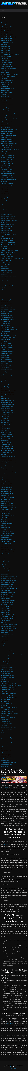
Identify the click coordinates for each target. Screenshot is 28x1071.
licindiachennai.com (6, 29)
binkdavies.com (5, 355)
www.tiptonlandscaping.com (8, 628)
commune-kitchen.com (7, 361)
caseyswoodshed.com (6, 509)
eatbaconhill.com (5, 52)
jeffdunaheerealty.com (7, 584)
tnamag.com (4, 529)
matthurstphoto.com (6, 703)
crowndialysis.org (5, 248)
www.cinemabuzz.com (7, 644)
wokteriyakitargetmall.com (8, 242)
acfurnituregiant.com (6, 40)
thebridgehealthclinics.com (8, 541)
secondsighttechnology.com (8, 234)
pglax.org (3, 454)
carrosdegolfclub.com (6, 147)
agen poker (8, 929)
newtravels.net (5, 58)
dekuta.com (4, 642)
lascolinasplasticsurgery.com (8, 618)
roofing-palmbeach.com (7, 163)
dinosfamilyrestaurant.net (7, 141)
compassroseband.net (7, 523)
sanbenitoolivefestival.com (8, 309)
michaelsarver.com (6, 236)
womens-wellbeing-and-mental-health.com (12, 258)
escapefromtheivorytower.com (9, 157)
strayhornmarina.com (6, 345)
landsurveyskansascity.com (8, 600)
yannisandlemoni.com (6, 201)
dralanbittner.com (5, 199)
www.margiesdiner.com (7, 610)
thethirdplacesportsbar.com (8, 667)
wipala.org (3, 292)
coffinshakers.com (6, 398)
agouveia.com (4, 741)
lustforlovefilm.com (6, 365)
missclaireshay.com (6, 21)
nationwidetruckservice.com (8, 480)
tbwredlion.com (5, 691)
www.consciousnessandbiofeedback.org (11, 654)
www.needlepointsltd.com (7, 614)
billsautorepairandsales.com (8, 693)
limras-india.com (5, 23)
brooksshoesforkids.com (7, 531)
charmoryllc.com (5, 323)
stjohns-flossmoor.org (7, 466)
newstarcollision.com (6, 230)
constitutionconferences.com (8, 515)
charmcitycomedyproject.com (8, 391)
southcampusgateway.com (8, 110)
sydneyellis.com (5, 246)
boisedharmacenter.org (7, 288)
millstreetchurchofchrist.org (8, 711)
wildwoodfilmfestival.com (7, 116)
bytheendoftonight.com (7, 300)
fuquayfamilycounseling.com (8, 739)
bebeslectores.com (6, 137)
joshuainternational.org (7, 571)
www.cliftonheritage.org (7, 620)
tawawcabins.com (5, 187)
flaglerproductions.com (7, 347)
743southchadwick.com (7, 159)
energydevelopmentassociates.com (10, 149)
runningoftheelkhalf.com (7, 582)
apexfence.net (4, 766)
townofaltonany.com (6, 452)
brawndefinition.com (6, 349)
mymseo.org (4, 745)
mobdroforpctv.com (6, 305)
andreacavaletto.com (6, 284)
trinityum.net (4, 663)
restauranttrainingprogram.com (9, 250)
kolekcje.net (4, 266)
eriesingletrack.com (6, 207)
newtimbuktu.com (5, 48)
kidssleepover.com (6, 56)
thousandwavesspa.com (7, 487)
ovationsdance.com (6, 262)
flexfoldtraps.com (5, 590)
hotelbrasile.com (5, 120)
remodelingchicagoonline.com (9, 624)
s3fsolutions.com (5, 153)
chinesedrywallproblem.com (8, 462)
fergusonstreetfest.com (7, 699)
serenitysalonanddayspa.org (8, 37)
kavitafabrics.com (5, 474)
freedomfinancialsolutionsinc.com (10, 588)
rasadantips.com (5, 46)
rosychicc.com (4, 296)
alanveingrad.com (5, 440)
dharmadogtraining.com (7, 749)
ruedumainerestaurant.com (8, 377)
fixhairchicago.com (6, 511)
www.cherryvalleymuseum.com (9, 129)
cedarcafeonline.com (6, 38)
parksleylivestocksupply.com (8, 286)
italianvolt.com (5, 193)
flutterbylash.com (5, 719)
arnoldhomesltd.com (6, 167)
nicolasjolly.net (5, 367)
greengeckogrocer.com (7, 238)
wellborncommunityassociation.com (10, 114)
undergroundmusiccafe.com (8, 762)
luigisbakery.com (5, 636)
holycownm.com (5, 478)
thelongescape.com (6, 428)
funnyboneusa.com (6, 468)
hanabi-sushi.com (5, 638)
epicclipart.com (5, 90)
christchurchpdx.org (6, 357)
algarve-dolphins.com (6, 438)
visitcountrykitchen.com (7, 436)
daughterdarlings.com (7, 31)
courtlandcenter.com (6, 489)
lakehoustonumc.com (6, 563)
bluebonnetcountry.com (7, 88)
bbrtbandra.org (5, 86)
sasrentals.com (5, 232)
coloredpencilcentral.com (7, 169)
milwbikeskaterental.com (7, 448)
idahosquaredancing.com (7, 185)
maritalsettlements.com (7, 446)
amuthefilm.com (5, 363)
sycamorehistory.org (6, 650)
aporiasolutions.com (6, 535)
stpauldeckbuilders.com (7, 602)
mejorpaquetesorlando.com (8, 218)
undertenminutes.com (7, 42)
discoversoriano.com (6, 315)
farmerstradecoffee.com (7, 551)
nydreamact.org (5, 78)
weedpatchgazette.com (7, 203)
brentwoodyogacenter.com (8, 626)
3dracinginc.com (5, 325)
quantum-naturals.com (7, 695)
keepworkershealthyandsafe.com (9, 74)
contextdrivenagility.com (7, 395)
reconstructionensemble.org (8, 472)
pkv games (6, 844)
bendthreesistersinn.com (7, 464)
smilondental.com (5, 228)
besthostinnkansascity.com (8, 758)
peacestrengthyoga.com (7, 586)
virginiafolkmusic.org (6, 260)
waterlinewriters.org (6, 543)
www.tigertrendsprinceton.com (9, 576)
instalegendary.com (6, 72)
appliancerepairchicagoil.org (8, 68)
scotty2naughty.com (6, 387)
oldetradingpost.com (6, 133)
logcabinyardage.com (6, 553)
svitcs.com (3, 519)
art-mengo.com (5, 420)
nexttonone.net (5, 567)
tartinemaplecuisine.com (7, 414)
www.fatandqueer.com (7, 596)
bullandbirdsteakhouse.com (8, 616)
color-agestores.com (6, 290)
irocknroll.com (4, 181)
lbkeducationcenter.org (7, 270)
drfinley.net (4, 731)
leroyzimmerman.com (6, 729)
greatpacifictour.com (6, 484)
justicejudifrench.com (6, 402)
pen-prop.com (4, 574)
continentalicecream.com (7, 351)
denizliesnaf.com (5, 513)
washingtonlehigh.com (7, 634)
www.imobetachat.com (7, 557)
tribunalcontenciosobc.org (8, 337)
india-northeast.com (6, 161)
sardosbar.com (5, 191)
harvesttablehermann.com (8, 145)
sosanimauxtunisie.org (7, 98)
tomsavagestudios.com (7, 256)
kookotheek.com (5, 106)
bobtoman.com (5, 96)
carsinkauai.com (5, 709)
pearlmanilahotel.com (6, 92)
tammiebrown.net (5, 424)
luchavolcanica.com (6, 476)
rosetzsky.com (4, 379)
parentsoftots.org (5, 547)
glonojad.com (4, 381)
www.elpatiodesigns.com (7, 675)
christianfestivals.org (6, 434)
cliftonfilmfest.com (6, 171)
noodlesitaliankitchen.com (8, 76)
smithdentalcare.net (6, 760)
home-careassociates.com (8, 282)
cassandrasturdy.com (6, 307)
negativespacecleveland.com (8, 456)
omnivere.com (4, 44)
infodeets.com (4, 33)
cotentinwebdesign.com (7, 131)
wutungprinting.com (6, 444)
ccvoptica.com (4, 632)
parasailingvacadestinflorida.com (9, 713)
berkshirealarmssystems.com (8, 195)
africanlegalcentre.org (6, 371)
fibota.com (4, 679)
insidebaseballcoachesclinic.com (9, 707)
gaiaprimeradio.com (6, 422)
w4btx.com (4, 222)
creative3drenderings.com (8, 549)
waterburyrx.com (5, 499)
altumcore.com (5, 525)
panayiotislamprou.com (7, 108)
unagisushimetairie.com (7, 80)
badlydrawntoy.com (6, 561)
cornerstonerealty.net (6, 652)
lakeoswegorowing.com (7, 737)
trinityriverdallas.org (6, 272)
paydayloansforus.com (7, 60)
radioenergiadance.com (7, 104)
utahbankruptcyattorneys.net (8, 179)
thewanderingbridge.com (7, 404)
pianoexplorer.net (5, 660)
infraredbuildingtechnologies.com (9, 143)
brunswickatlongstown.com (8, 412)
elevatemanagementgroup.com (9, 727)
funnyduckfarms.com (6, 723)
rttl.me (3, 753)
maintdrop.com (5, 94)
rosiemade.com (5, 211)
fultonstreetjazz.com (6, 122)
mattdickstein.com (6, 559)
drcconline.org (5, 495)
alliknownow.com (5, 333)
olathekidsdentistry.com (7, 214)
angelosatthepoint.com (7, 503)
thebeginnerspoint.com (7, 317)
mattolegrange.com (6, 430)
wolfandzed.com (5, 640)
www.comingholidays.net (7, 319)
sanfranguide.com (5, 321)
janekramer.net (5, 416)
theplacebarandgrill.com (7, 497)
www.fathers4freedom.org (8, 578)
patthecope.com (5, 517)
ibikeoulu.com (4, 397)
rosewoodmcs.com (6, 648)
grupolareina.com (5, 127)
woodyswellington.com (7, 671)
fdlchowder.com (5, 612)
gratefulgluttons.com (6, 303)
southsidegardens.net (6, 662)
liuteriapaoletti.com (6, 458)
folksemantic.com (5, 189)
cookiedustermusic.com (7, 470)
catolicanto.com (5, 268)
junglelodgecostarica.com (7, 432)
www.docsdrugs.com (6, 608)
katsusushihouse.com (6, 373)
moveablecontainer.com (7, 126)
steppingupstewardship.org (8, 630)
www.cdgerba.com (6, 681)
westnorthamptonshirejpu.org (9, 118)
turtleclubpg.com (5, 482)
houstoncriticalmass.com (7, 327)
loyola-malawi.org (5, 294)
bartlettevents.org (5, 124)
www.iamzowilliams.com (7, 656)
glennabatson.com (6, 343)
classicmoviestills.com (6, 311)
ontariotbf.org (4, 70)
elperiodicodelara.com (7, 25)
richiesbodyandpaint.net (7, 27)
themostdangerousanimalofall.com (10, 329)
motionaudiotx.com (6, 751)
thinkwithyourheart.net (7, 177)
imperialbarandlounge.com (8, 173)
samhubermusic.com (6, 764)
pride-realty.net (5, 715)
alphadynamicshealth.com (8, 717)
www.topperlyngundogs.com (8, 580)
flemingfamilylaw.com (6, 733)
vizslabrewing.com (6, 197)
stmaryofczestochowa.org (7, 400)
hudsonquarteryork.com (7, 677)
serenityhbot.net (5, 569)
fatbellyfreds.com (5, 673)
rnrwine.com (4, 735)
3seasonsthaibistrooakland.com (9, 276)
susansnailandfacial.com (7, 573)
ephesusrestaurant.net (7, 669)
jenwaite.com (4, 725)
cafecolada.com (5, 313)
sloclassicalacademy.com (7, 339)
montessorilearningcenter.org (9, 697)
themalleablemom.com (7, 406)
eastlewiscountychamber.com (8, 335)
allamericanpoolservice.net (8, 252)
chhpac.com (4, 747)
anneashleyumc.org (6, 598)
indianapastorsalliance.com (8, 505)
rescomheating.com (6, 755)
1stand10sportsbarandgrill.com (9, 220)
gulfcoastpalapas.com (6, 539)
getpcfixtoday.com (6, 84)
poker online (10, 1023)
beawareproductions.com (7, 393)
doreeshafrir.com (5, 389)
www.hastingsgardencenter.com (9, 658)
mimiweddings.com (6, 757)
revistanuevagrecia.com (7, 383)
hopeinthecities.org (6, 302)
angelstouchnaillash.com (7, 224)
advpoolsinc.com (5, 501)
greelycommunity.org (6, 375)
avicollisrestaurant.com (7, 493)
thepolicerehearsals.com (7, 331)
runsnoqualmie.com (6, 606)
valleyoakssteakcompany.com (8, 507)
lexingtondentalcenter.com (8, 244)
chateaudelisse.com (6, 112)
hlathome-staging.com (7, 240)
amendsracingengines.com (8, 592)
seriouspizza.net (5, 521)
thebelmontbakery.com (7, 62)
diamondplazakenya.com (7, 689)
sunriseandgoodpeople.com (8, 460)
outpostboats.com (6, 298)
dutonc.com (4, 426)
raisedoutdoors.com (6, 175)
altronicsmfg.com (5, 50)
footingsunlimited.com (7, 604)
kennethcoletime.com (6, 408)
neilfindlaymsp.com (6, 491)
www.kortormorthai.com (7, 594)
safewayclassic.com (6, 64)
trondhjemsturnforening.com (8, 687)
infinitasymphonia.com (7, 369)
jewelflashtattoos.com (6, 82)
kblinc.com (4, 205)
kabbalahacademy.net (6, 226)
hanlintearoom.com (6, 721)
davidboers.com (5, 555)
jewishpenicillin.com (6, 254)
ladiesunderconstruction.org (8, 135)
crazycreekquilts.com (6, 353)
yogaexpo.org (4, 280)
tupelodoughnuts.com (7, 213)
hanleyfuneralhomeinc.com (8, 216)
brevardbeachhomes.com (7, 155)
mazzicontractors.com (7, 665)
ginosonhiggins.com (6, 442)
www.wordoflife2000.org (7, 183)
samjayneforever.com (6, 701)
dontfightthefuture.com (7, 165)
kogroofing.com (5, 100)
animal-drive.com (5, 527)
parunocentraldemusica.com (8, 683)
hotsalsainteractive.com (7, 35)
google (8, 1043)
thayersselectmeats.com (7, 533)
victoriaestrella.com (6, 486)
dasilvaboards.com (6, 341)
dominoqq (6, 787)
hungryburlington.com (7, 410)
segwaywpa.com (5, 537)
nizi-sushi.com (4, 418)
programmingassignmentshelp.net (10, 54)
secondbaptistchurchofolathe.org (9, 743)
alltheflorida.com (5, 705)
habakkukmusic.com (6, 565)
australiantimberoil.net (7, 139)
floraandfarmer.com (6, 151)
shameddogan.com (6, 545)
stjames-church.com (6, 385)
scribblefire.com (5, 278)
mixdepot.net (4, 646)
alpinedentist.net (5, 102)
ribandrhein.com (5, 264)
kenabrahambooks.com (7, 359)
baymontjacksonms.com (7, 450)
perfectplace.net (5, 274)
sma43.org (4, 622)
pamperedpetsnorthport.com (8, 209)
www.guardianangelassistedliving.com (11, 685)
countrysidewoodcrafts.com (8, 66)
